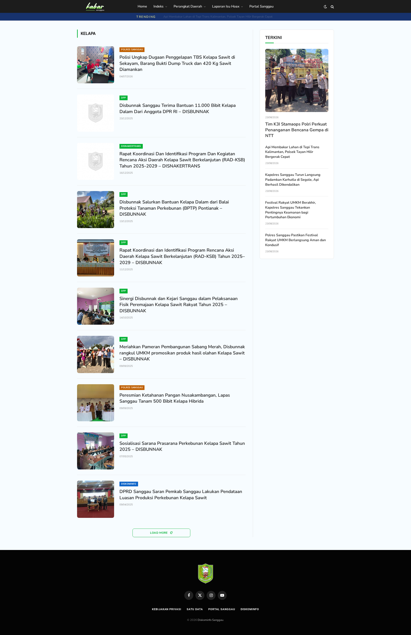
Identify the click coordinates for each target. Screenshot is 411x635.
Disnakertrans (131, 146)
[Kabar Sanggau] (95, 6)
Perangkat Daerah (188, 6)
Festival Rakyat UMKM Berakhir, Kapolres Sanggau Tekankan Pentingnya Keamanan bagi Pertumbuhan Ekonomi (290, 210)
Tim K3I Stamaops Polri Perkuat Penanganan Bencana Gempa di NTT (296, 130)
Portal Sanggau (261, 6)
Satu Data (195, 609)
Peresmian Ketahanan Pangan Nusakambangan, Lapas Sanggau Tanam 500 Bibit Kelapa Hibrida (174, 398)
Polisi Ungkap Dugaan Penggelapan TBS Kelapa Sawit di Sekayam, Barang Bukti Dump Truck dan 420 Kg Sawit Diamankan (177, 63)
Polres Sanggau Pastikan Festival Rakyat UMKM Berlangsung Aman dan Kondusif (295, 240)
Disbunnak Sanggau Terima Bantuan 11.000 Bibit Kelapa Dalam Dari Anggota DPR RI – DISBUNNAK (177, 108)
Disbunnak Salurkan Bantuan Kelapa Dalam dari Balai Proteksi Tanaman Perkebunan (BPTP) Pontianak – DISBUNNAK (174, 208)
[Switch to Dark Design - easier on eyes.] (325, 7)
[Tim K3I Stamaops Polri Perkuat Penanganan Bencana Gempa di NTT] (296, 80)
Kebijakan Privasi (166, 609)
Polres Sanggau (132, 49)
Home (142, 6)
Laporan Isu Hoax (225, 6)
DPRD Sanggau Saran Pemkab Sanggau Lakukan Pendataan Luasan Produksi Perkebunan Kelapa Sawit (180, 495)
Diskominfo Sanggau (210, 620)
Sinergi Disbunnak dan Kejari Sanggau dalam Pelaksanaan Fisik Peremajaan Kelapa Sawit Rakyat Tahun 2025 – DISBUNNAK (178, 305)
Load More (159, 533)
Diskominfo (128, 484)
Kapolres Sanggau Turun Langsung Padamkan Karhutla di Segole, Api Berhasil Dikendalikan (217, 17)
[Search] (332, 7)
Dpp (123, 97)
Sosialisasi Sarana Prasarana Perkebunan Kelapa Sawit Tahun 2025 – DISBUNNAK (182, 446)
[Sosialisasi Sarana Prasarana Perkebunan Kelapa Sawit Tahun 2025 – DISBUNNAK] (95, 450)
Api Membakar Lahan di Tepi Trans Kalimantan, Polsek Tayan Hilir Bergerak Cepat (292, 152)
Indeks (158, 6)
